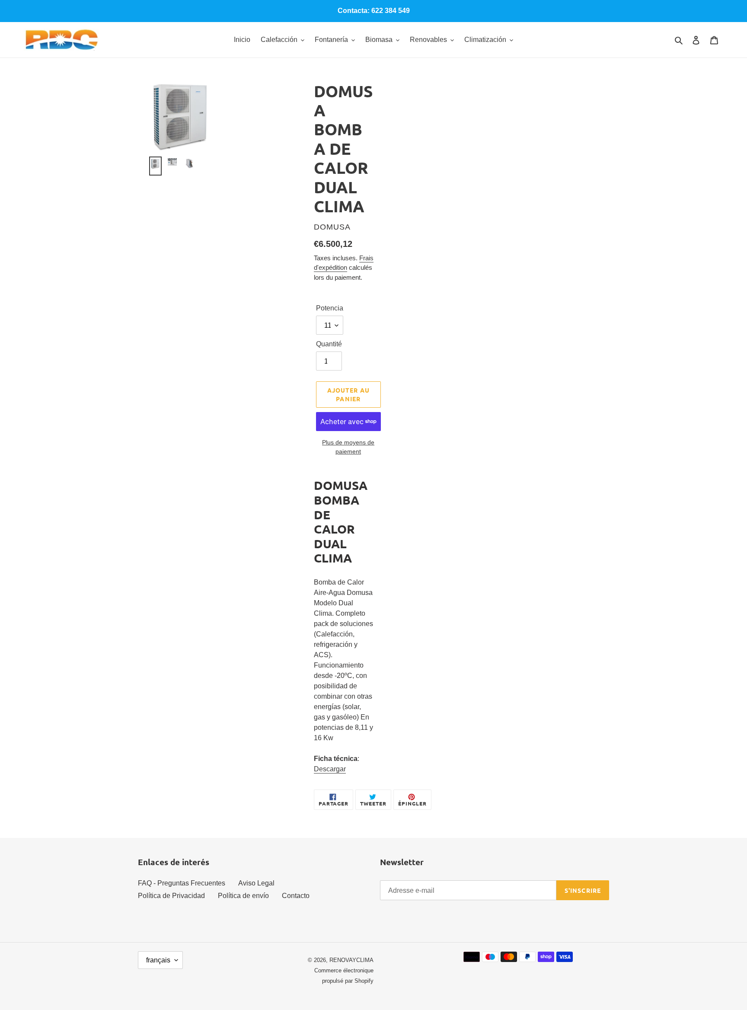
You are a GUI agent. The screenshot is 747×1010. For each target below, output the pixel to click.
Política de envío (243, 895)
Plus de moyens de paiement (348, 447)
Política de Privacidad (171, 895)
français (158, 960)
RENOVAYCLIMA (351, 960)
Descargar (330, 769)
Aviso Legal (256, 883)
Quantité (329, 344)
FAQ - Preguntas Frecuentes (181, 883)
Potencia (329, 308)
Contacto (296, 895)
